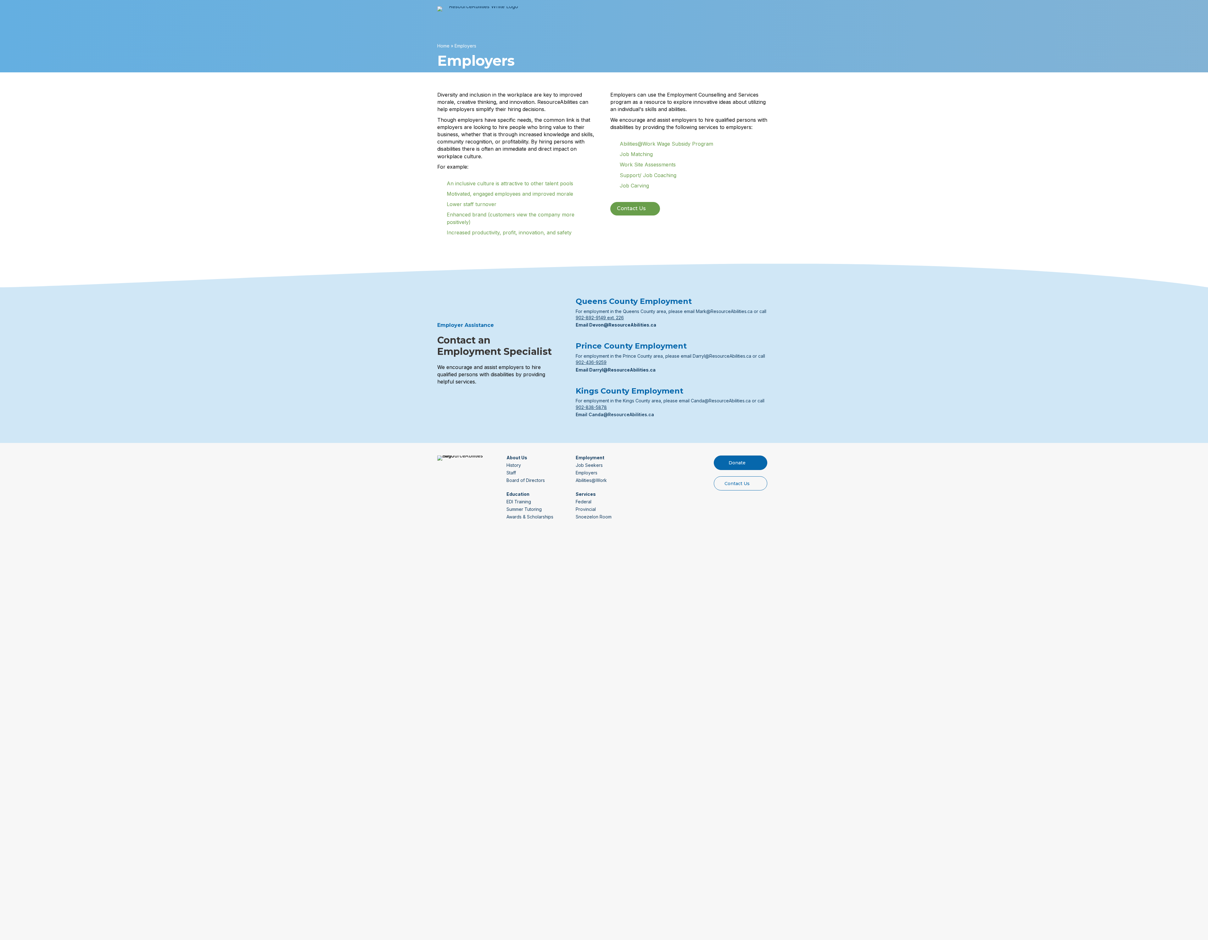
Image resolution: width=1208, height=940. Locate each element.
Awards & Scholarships (529, 516)
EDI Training (518, 501)
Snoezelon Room (594, 516)
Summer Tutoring (524, 509)
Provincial (586, 509)
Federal (583, 501)
